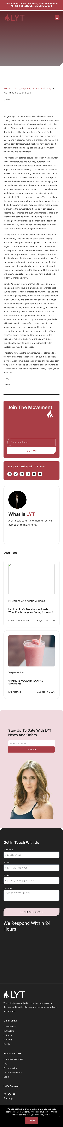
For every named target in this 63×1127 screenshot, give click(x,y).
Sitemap (8, 1098)
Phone (7, 862)
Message (8, 888)
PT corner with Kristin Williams (33, 88)
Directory (8, 1039)
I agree (31, 1120)
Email (6, 875)
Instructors (9, 1031)
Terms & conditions (13, 1072)
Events (7, 1044)
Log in (6, 1076)
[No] (59, 1116)
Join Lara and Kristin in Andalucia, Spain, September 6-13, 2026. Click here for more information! (31, 4)
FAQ (5, 1063)
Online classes (10, 1026)
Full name (8, 849)
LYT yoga (8, 1035)
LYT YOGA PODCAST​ (13, 1059)
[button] (57, 17)
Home (7, 88)
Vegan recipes (16, 672)
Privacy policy (10, 1068)
